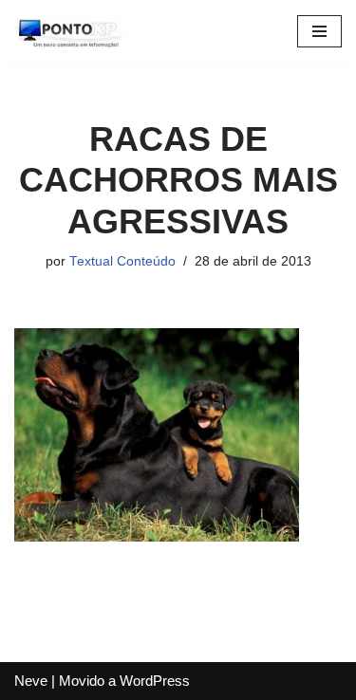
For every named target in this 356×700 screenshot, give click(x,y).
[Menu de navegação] (319, 31)
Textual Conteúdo (122, 261)
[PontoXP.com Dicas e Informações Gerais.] (71, 30)
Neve (30, 680)
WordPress (155, 680)
